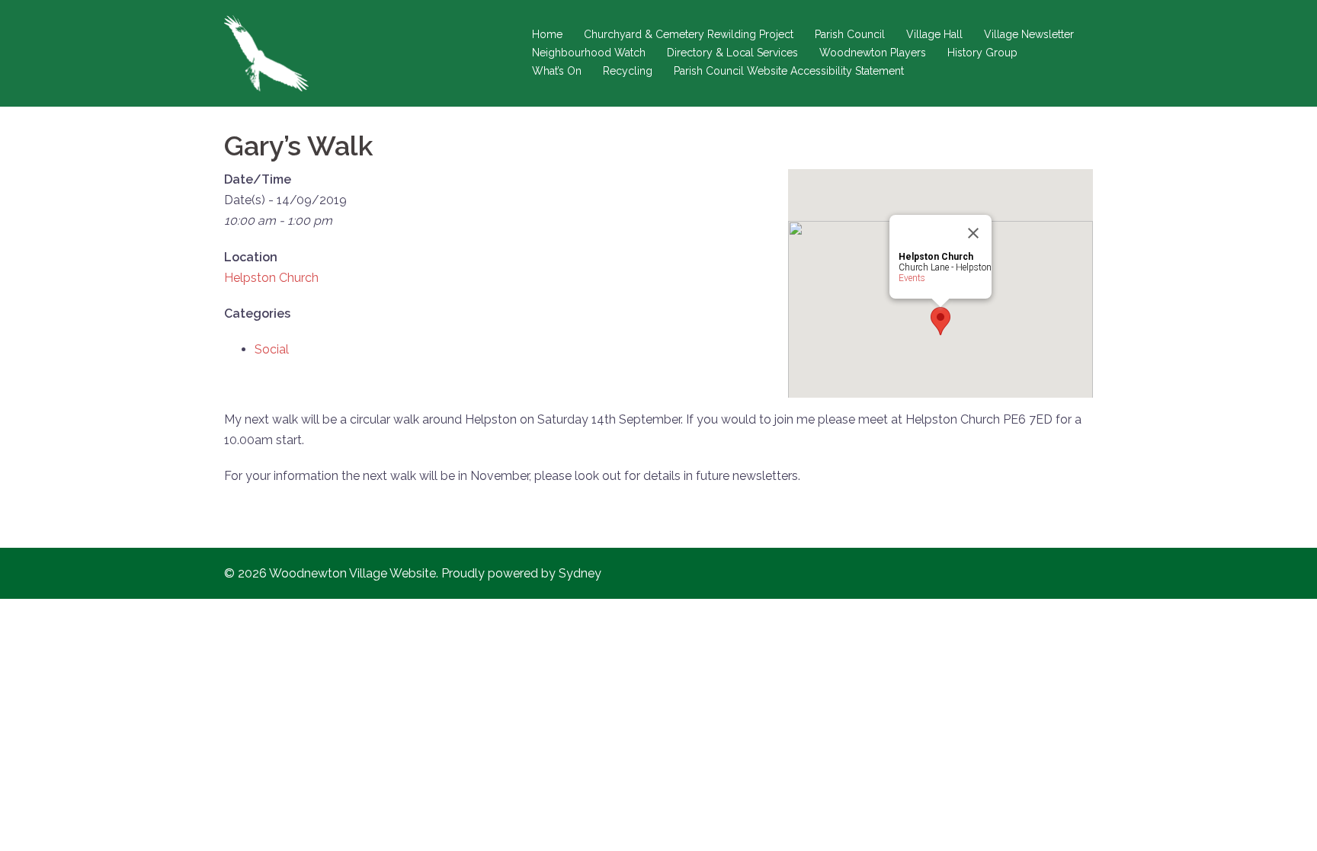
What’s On (557, 71)
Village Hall (934, 34)
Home (547, 34)
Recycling (627, 71)
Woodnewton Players (872, 52)
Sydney (580, 573)
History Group (982, 52)
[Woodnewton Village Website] (266, 52)
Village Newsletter (1029, 34)
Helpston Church (271, 277)
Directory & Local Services (732, 52)
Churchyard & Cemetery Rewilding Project (688, 34)
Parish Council (850, 34)
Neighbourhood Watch (589, 52)
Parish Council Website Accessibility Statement (789, 71)
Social (272, 349)
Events (912, 278)
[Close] (973, 233)
